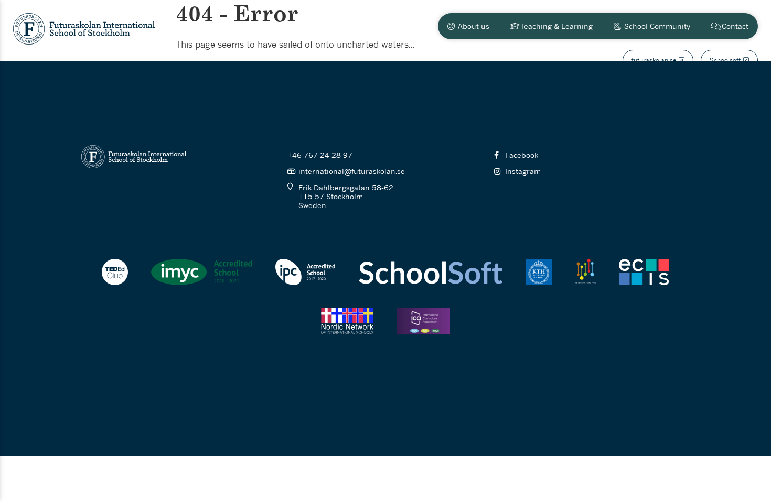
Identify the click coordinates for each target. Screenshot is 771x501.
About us (473, 25)
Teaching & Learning (557, 25)
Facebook (521, 154)
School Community (657, 25)
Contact (735, 25)
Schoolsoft (725, 60)
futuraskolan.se (653, 60)
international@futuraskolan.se (351, 171)
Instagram (523, 171)
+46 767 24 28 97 (319, 154)
